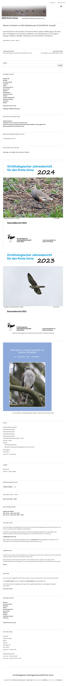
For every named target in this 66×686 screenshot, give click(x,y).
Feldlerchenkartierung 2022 (10, 427)
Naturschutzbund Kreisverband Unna (13, 126)
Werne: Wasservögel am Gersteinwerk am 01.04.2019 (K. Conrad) (17, 52)
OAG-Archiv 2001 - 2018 (9, 499)
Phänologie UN (6, 449)
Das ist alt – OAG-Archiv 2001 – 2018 (12, 658)
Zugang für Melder (8, 511)
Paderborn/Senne (8, 99)
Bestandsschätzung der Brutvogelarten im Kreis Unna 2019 (19, 447)
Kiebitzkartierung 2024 (10, 444)
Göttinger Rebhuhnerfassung (11, 108)
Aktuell (4, 469)
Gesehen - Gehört (14, 40)
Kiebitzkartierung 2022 (9, 429)
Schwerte (5, 101)
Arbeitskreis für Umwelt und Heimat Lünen (15, 123)
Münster (5, 90)
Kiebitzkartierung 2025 (9, 434)
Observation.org (7, 94)
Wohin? (5, 102)
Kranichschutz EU (8, 87)
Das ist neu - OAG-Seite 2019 (11, 513)
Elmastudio (59, 680)
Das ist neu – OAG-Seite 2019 (10, 656)
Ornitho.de (35, 539)
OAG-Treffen (6, 452)
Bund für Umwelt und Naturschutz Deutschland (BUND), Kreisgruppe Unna (24, 124)
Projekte (5, 442)
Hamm (5, 85)
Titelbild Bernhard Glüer (9, 654)
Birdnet (5, 80)
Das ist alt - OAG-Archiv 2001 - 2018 (13, 515)
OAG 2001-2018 (61, 2)
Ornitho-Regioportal (8, 97)
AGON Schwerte (7, 121)
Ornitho (5, 96)
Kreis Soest (6, 89)
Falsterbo (5, 84)
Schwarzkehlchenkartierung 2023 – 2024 (13, 438)
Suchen (5, 63)
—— (4, 651)
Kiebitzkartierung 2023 (9, 431)
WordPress (45, 680)
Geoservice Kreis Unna (9, 105)
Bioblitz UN (6, 78)
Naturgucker (6, 92)
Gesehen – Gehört (7, 440)
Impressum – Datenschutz (9, 454)
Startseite (52, 2)
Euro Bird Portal (7, 82)
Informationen (31, 581)
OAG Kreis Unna (10, 18)
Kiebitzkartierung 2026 (9, 436)
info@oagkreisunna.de (9, 536)
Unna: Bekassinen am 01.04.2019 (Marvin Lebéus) (52, 52)
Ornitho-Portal (10, 581)
